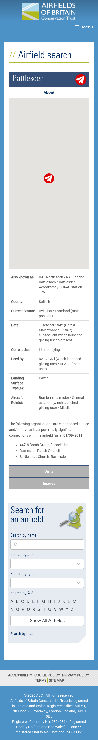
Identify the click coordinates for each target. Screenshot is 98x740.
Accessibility (20, 675)
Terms (40, 680)
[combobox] (42, 564)
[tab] (49, 92)
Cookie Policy (47, 675)
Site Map (56, 680)
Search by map (21, 634)
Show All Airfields (47, 620)
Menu (87, 27)
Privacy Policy (75, 675)
